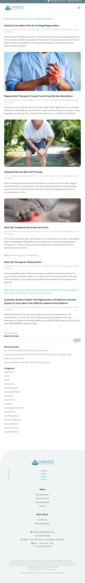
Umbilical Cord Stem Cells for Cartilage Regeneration (31, 25)
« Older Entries (11, 333)
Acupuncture (9, 372)
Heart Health (9, 400)
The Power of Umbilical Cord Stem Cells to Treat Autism (26, 350)
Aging (6, 376)
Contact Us (42, 520)
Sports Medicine (10, 424)
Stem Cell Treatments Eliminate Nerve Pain (26, 227)
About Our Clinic (42, 498)
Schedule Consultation (58, 1)
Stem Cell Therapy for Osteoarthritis (22, 262)
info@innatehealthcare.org (43, 532)
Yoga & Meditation (11, 432)
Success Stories (42, 495)
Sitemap (42, 506)
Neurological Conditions (13, 408)
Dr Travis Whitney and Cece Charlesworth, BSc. (23, 29)
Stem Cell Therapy (11, 428)
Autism (7, 380)
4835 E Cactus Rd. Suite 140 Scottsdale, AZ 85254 (43, 540)
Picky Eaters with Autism (14, 358)
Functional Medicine (12, 392)
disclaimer (69, 565)
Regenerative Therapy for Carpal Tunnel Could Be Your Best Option (38, 96)
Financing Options (42, 502)
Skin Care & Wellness (12, 420)
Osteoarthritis (55, 29)
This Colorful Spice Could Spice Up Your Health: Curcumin (27, 362)
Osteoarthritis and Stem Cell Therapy (23, 172)
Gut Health (8, 396)
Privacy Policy (33, 569)
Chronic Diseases (11, 388)
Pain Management (67, 29)
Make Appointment (42, 523)
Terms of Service (46, 569)
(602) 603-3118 (75, 1)
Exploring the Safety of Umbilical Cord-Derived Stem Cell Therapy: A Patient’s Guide (37, 354)
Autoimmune (9, 384)
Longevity (8, 404)
